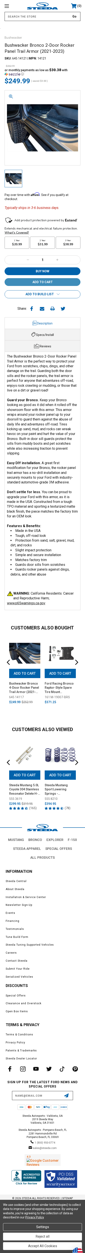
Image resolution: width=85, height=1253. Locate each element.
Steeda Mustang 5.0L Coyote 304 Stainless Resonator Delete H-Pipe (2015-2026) (24, 789)
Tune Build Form (17, 937)
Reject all (42, 1236)
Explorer (54, 840)
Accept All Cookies (42, 1246)
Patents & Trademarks (21, 1050)
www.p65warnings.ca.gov (26, 603)
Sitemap (67, 1198)
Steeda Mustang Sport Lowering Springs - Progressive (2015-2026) (59, 789)
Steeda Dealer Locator (21, 1058)
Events (10, 912)
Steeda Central (16, 881)
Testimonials (15, 929)
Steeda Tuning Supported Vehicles (30, 944)
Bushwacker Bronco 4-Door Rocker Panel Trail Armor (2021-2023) (24, 688)
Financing (12, 921)
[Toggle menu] (12, 6)
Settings (42, 1227)
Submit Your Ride (18, 968)
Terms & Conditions (19, 1034)
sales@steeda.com (45, 1148)
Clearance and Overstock (23, 1003)
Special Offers (58, 849)
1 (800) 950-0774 (45, 1142)
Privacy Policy (15, 1042)
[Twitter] (63, 308)
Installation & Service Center (26, 897)
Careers (11, 952)
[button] (42, 72)
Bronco (35, 840)
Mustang (16, 840)
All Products (42, 858)
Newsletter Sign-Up (19, 904)
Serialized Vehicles (19, 976)
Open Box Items (17, 1011)
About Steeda (15, 889)
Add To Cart (25, 673)
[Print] (52, 308)
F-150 (72, 840)
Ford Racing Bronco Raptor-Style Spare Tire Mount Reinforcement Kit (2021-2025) (59, 688)
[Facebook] (31, 308)
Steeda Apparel (27, 849)
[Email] (42, 308)
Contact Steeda (16, 960)
